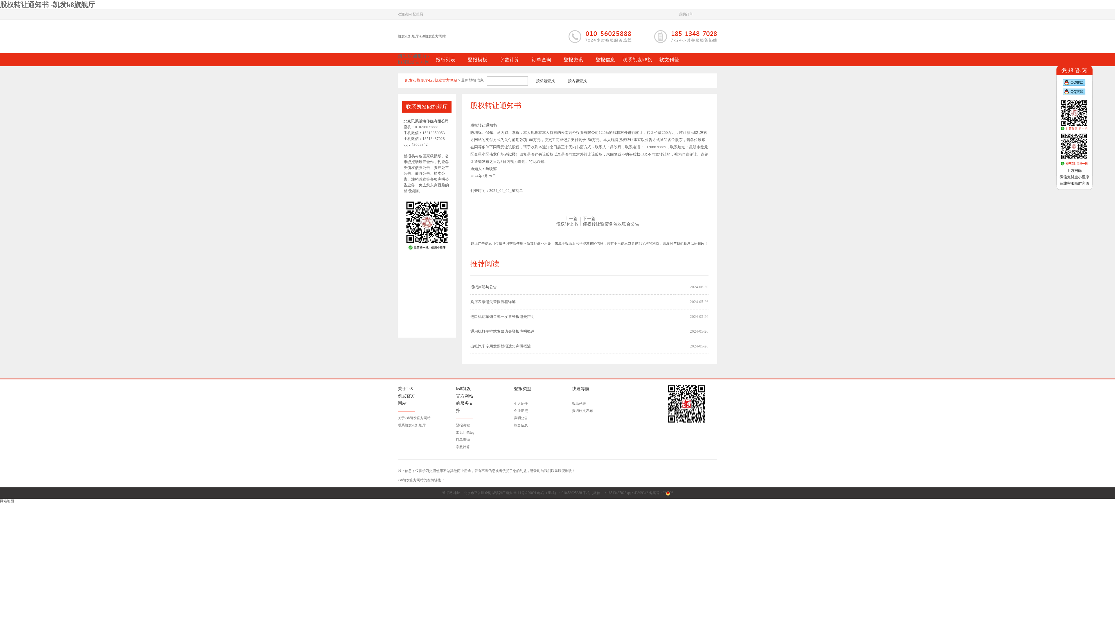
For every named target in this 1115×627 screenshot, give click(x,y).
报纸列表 (579, 403)
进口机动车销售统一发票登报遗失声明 (502, 316)
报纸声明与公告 (483, 287)
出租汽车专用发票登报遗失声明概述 (500, 346)
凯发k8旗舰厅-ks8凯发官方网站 (422, 36)
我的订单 (686, 14)
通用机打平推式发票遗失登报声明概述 (502, 331)
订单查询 (463, 440)
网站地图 (7, 501)
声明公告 (521, 418)
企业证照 (521, 411)
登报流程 (463, 425)
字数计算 (463, 447)
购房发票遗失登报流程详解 (493, 302)
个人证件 (521, 403)
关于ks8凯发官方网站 (414, 418)
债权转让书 (567, 224)
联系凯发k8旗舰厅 (412, 425)
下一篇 (589, 218)
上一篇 (571, 218)
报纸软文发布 (582, 411)
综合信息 (521, 425)
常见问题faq (465, 432)
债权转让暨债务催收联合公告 (611, 224)
